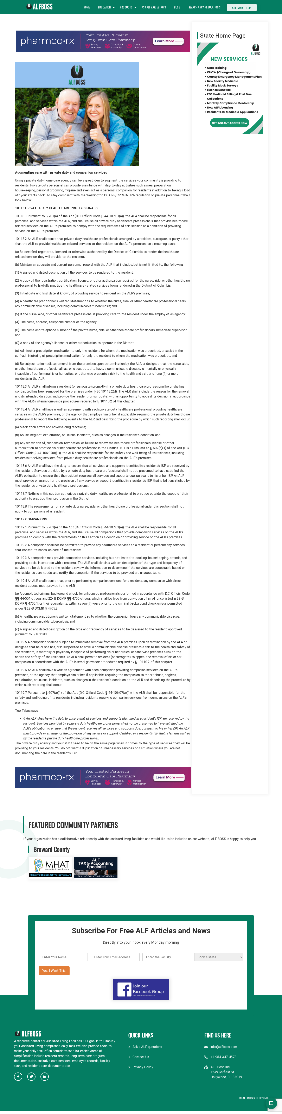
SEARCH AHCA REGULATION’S (204, 7)
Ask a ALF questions (147, 1047)
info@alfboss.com (224, 1047)
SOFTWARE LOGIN (241, 8)
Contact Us (141, 1057)
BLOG (177, 7)
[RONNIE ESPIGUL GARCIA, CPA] (95, 877)
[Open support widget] (271, 1103)
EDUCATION (104, 7)
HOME (86, 7)
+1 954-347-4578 (223, 1057)
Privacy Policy (143, 1067)
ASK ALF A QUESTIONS (154, 7)
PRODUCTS (126, 7)
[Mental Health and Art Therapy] (50, 877)
